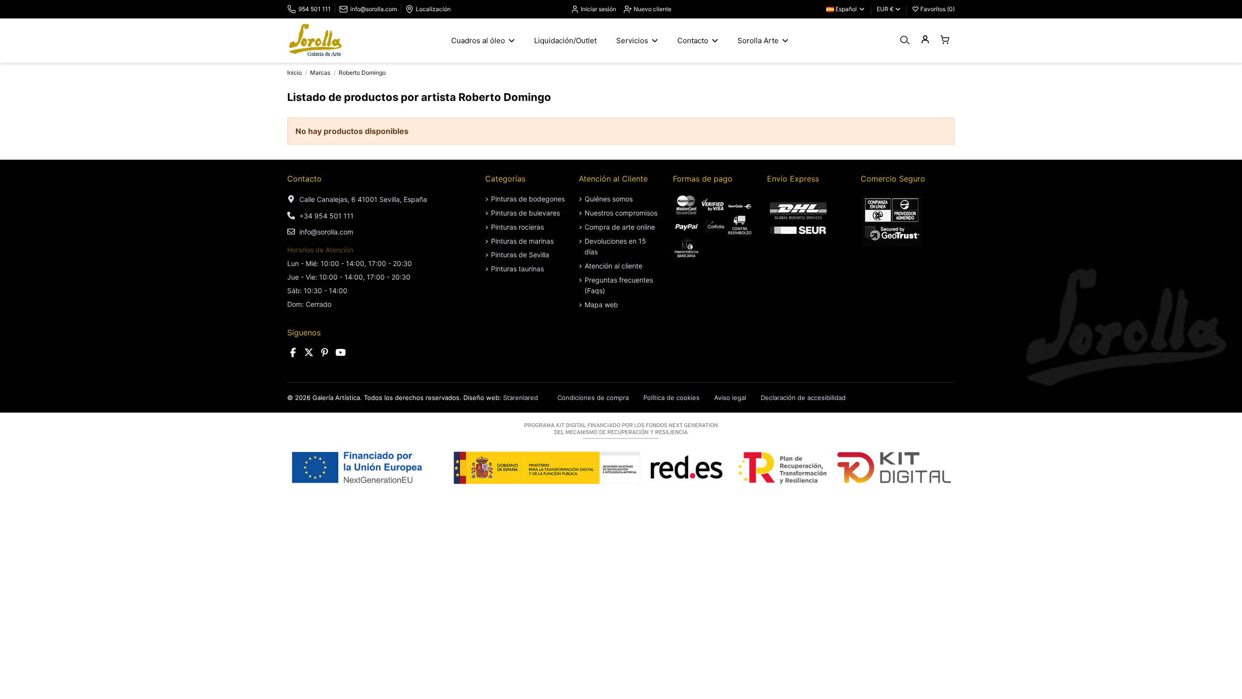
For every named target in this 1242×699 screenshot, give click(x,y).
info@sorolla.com (373, 9)
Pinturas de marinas (522, 241)
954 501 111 (314, 9)
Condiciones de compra (593, 397)
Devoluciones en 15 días (615, 246)
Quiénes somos (609, 199)
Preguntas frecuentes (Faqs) (619, 285)
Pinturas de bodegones (528, 199)
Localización (433, 9)
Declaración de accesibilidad (803, 397)
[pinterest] (324, 352)
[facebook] (293, 352)
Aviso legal (730, 397)
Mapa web (601, 304)
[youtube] (340, 352)
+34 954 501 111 (326, 216)
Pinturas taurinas (517, 269)
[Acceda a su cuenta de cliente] (925, 40)
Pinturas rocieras (517, 227)
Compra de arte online (620, 227)
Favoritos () (937, 9)
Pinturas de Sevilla (520, 254)
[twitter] (309, 352)
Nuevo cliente (651, 9)
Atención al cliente (613, 266)
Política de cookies (671, 397)
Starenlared (520, 397)
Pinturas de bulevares (525, 213)
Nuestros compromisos (621, 213)
